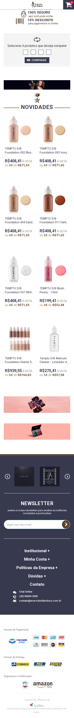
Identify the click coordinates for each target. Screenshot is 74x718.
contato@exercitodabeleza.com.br (40, 600)
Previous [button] (7, 476)
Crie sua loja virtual (16, 708)
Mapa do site (44, 700)
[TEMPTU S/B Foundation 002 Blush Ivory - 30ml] (20, 129)
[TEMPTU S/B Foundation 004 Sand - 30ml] (20, 199)
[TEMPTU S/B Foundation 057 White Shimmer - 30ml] (20, 268)
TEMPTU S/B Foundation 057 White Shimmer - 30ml (19, 292)
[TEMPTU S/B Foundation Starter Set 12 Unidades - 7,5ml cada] (20, 338)
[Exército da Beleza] (37, 5)
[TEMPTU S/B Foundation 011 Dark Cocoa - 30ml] (54, 199)
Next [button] (67, 476)
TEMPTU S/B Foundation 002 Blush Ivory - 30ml (19, 152)
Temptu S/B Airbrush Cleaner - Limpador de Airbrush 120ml (54, 362)
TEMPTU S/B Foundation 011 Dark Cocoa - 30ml (53, 222)
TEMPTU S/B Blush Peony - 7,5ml (52, 290)
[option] (24, 476)
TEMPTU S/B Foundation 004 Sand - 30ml (19, 222)
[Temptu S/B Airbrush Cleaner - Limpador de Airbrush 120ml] (54, 338)
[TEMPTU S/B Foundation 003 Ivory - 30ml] (54, 129)
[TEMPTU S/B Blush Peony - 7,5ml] (54, 268)
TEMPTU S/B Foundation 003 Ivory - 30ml (54, 152)
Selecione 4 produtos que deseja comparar (37, 46)
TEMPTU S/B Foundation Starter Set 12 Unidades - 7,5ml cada (19, 364)
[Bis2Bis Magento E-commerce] (25, 688)
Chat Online (25, 591)
